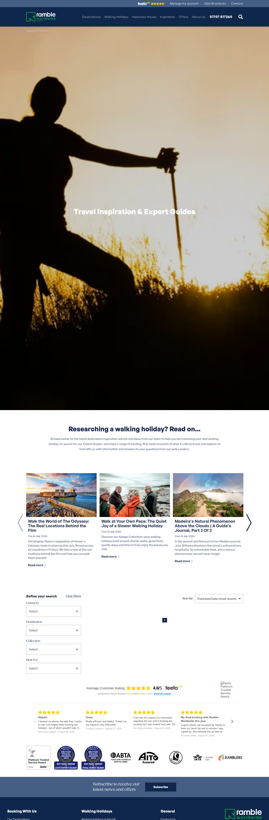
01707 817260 (221, 17)
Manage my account (184, 3)
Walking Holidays (116, 17)
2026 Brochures (215, 3)
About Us (199, 17)
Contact (237, 3)
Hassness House (144, 17)
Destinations (91, 17)
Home (29, 30)
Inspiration (167, 17)
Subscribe (160, 787)
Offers (183, 17)
